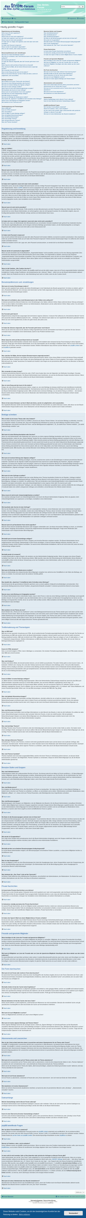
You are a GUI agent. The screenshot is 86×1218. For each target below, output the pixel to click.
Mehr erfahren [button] (24, 1214)
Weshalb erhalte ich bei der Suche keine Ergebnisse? (58, 73)
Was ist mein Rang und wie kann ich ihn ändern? (15, 72)
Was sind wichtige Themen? (9, 118)
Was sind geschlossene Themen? (11, 120)
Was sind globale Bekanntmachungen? (12, 115)
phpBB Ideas (6, 1147)
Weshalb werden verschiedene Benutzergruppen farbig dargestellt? (62, 41)
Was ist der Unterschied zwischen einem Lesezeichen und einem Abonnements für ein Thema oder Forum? (61, 85)
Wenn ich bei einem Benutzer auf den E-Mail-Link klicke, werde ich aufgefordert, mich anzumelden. (20, 74)
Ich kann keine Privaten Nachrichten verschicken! (57, 51)
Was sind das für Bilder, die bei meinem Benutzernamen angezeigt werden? (19, 67)
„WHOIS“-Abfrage (57, 1159)
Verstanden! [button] (73, 1213)
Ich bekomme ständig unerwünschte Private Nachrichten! (59, 53)
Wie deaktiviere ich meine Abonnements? (55, 93)
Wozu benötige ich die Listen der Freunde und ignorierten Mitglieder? (62, 60)
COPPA (20, 188)
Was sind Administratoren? (51, 33)
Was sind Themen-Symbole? (9, 122)
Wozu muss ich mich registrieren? (11, 33)
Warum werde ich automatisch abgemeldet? (13, 47)
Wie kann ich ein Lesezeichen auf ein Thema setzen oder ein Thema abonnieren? (62, 88)
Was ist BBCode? (6, 108)
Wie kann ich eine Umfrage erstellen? (12, 86)
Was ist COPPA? (6, 34)
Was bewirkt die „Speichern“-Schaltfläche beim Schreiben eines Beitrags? (22, 98)
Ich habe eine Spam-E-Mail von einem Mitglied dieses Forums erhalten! (63, 54)
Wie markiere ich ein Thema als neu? (12, 102)
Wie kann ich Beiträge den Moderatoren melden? (15, 97)
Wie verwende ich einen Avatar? (10, 70)
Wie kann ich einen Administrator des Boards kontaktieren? (60, 114)
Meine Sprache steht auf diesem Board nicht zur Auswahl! (17, 65)
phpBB (37, 1201)
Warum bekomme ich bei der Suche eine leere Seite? (58, 75)
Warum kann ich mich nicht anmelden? (12, 40)
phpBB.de (7, 347)
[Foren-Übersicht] (19, 6)
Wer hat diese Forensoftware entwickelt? (55, 107)
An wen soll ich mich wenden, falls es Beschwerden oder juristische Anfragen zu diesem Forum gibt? (62, 111)
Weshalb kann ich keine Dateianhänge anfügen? (15, 93)
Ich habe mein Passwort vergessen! (11, 45)
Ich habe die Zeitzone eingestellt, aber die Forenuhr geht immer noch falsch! (20, 62)
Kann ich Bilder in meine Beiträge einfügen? (13, 113)
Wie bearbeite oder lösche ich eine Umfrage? (14, 90)
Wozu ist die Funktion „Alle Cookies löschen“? (14, 48)
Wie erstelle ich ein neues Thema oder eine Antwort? (16, 81)
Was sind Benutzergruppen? (51, 36)
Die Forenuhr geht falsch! (8, 60)
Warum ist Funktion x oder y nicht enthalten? (56, 108)
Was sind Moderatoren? (50, 34)
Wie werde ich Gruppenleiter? (52, 40)
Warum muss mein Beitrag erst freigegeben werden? (16, 100)
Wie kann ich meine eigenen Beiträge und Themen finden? (59, 78)
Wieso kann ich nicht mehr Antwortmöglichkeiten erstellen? (17, 88)
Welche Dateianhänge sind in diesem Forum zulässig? (58, 99)
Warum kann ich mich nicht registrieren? (13, 36)
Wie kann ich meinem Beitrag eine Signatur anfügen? (16, 85)
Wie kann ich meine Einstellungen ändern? (13, 54)
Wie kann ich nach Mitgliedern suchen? (54, 77)
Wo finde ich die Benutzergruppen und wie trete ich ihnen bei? (60, 38)
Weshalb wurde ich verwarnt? (10, 95)
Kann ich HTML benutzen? (9, 110)
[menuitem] (14, 18)
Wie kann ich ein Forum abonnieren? (54, 91)
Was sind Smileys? (7, 111)
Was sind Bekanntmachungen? (10, 117)
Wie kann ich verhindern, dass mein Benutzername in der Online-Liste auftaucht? (21, 57)
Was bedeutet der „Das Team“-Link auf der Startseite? (58, 45)
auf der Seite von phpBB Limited (22, 1135)
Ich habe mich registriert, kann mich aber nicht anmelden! (17, 38)
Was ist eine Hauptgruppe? (51, 43)
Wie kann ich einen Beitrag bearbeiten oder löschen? (16, 83)
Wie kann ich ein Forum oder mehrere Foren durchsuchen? (60, 71)
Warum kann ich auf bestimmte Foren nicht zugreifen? (16, 92)
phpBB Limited (74, 345)
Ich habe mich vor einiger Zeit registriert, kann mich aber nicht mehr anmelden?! (20, 42)
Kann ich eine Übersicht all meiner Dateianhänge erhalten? (59, 101)
